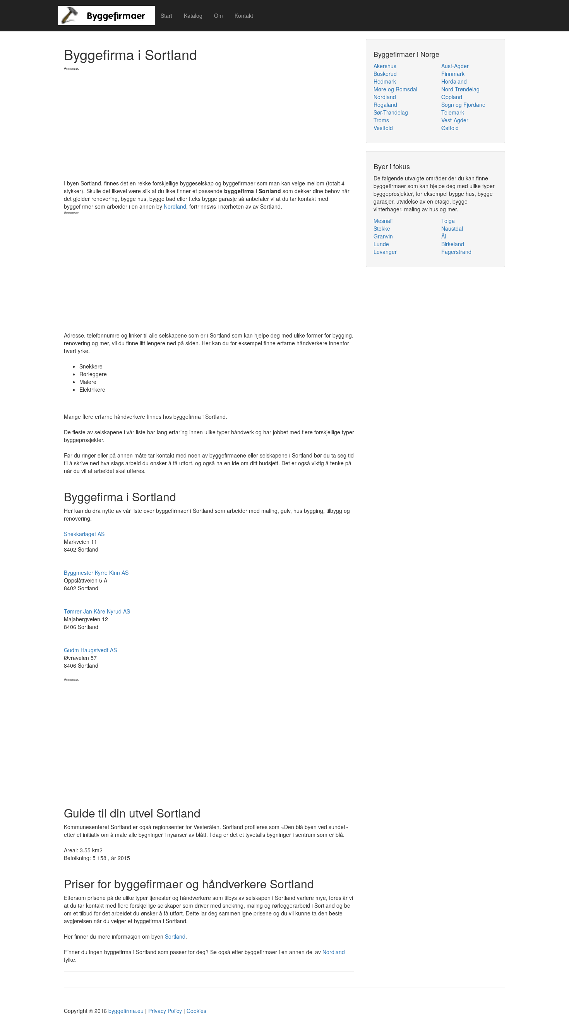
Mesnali (383, 221)
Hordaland (454, 81)
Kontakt (244, 15)
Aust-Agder (455, 66)
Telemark (452, 112)
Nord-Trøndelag (460, 89)
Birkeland (452, 244)
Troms (381, 120)
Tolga (448, 221)
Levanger (385, 251)
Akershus (385, 66)
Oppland (451, 97)
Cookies (196, 1011)
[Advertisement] (209, 125)
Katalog (193, 15)
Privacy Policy (165, 1011)
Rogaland (385, 104)
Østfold (450, 128)
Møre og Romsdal (395, 89)
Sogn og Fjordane (463, 104)
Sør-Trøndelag (391, 112)
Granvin (383, 236)
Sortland (175, 936)
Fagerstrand (456, 251)
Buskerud (385, 73)
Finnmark (452, 73)
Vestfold (383, 128)
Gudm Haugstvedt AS (90, 650)
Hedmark (385, 81)
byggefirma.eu (126, 1011)
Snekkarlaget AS (84, 534)
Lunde (381, 244)
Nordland (175, 206)
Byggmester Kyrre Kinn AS (96, 572)
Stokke (382, 228)
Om (218, 15)
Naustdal (452, 228)
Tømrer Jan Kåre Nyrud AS (97, 611)
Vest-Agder (454, 120)
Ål (443, 236)
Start (166, 15)
